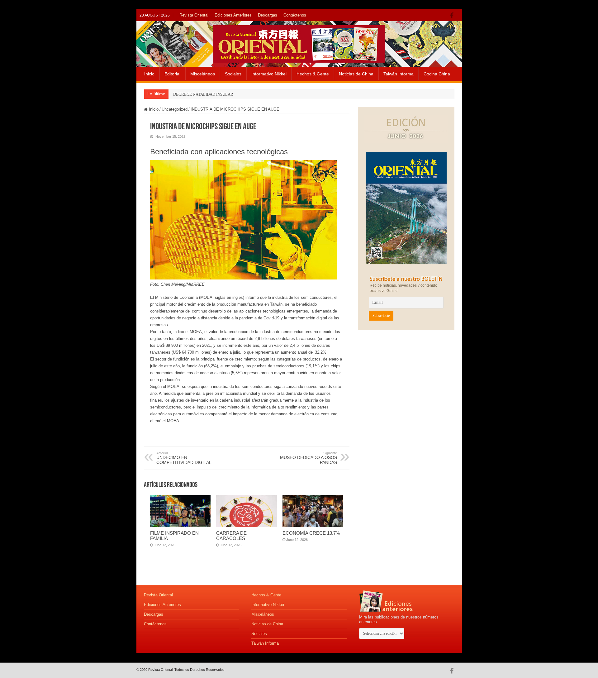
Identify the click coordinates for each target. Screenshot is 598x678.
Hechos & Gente (313, 73)
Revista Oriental (193, 15)
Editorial (172, 73)
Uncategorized (174, 109)
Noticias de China (356, 73)
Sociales (233, 73)
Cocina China (437, 73)
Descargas (267, 15)
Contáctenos (294, 15)
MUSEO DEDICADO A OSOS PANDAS (308, 458)
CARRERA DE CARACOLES (231, 535)
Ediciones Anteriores (233, 15)
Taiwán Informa (398, 73)
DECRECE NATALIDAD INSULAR (203, 94)
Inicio (149, 73)
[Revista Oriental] (299, 42)
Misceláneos (202, 73)
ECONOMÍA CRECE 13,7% (311, 533)
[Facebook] (453, 16)
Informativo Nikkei (269, 73)
